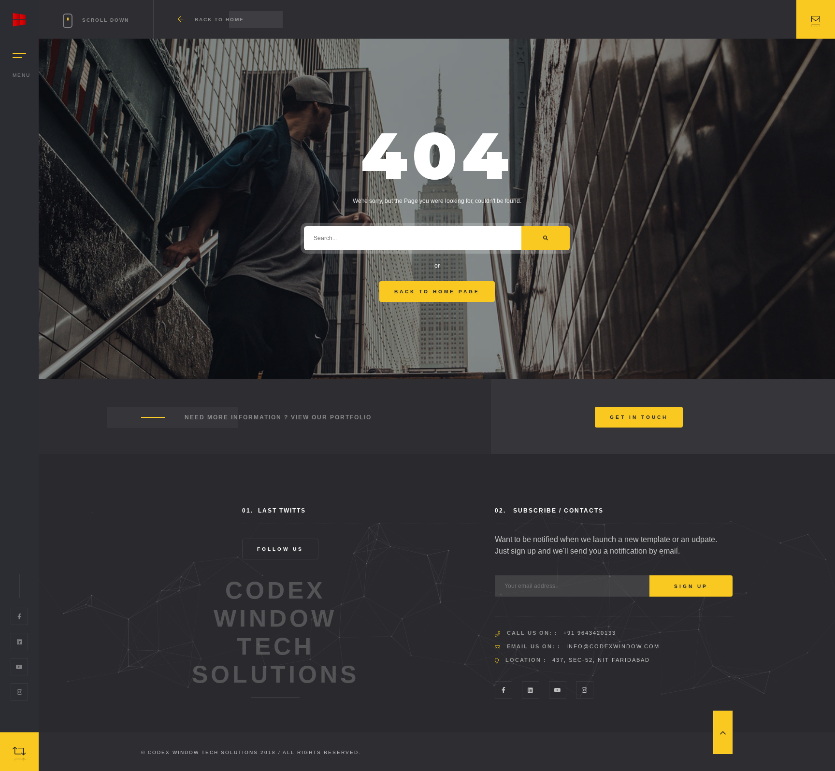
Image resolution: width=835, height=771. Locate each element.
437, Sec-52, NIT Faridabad (601, 660)
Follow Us (280, 549)
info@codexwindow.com (613, 646)
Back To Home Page (437, 291)
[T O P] (723, 732)
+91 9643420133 (589, 633)
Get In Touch (639, 417)
